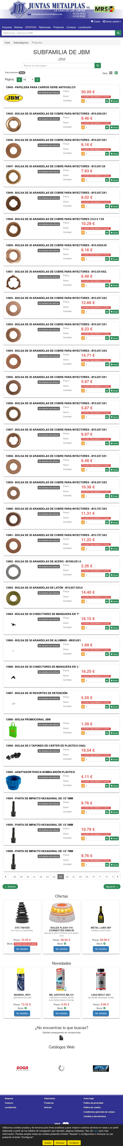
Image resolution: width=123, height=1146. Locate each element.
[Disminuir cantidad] (83, 101)
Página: (9, 79)
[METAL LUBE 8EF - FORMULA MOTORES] (101, 912)
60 (28, 876)
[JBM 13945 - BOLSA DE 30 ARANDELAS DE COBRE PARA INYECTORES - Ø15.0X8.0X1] (13, 124)
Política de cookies (92, 1107)
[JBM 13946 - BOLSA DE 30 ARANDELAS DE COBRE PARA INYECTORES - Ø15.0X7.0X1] (13, 151)
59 (21, 876)
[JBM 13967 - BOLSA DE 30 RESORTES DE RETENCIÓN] (13, 704)
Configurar (74, 1142)
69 (87, 876)
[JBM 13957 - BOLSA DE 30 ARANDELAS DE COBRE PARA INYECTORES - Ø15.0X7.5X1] (13, 440)
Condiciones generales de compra (99, 1111)
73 (113, 876)
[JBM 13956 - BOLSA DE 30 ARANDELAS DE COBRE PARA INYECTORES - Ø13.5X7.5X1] (13, 414)
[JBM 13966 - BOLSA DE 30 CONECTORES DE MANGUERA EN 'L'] (13, 677)
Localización (84, 27)
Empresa (7, 27)
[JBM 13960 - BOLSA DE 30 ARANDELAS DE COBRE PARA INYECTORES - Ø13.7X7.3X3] (13, 519)
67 (74, 876)
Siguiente (112, 886)
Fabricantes (45, 27)
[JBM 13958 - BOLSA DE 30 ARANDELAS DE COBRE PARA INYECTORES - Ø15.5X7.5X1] (13, 467)
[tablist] (61, 928)
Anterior (10, 886)
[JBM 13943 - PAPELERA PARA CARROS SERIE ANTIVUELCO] (13, 98)
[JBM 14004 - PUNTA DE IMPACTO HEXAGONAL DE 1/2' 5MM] (13, 809)
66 (67, 876)
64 (54, 876)
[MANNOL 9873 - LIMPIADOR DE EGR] (22, 980)
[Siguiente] (117, 876)
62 (41, 876)
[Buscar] (118, 33)
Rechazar (60, 1142)
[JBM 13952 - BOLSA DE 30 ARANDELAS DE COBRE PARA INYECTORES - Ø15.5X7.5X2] (13, 309)
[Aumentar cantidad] (107, 101)
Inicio (7, 42)
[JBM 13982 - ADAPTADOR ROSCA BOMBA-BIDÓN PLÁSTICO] (13, 783)
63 (47, 876)
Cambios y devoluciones (95, 1116)
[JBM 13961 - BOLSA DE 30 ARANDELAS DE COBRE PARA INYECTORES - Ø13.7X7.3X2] (13, 546)
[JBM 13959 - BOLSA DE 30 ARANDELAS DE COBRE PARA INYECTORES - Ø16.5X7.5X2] (13, 493)
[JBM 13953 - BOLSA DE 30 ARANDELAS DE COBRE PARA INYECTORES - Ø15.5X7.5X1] (13, 335)
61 (34, 876)
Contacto (71, 27)
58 (14, 876)
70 (93, 876)
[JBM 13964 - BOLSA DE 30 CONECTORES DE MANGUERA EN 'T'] (13, 625)
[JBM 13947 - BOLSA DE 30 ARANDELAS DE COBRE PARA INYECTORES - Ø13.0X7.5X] (13, 177)
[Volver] (5, 876)
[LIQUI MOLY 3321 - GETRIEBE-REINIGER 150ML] (101, 980)
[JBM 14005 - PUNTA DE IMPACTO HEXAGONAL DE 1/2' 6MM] (13, 835)
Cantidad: (67, 100)
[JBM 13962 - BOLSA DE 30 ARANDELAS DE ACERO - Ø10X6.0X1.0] (13, 572)
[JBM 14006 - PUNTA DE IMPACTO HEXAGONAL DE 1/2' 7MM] (13, 862)
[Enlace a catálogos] (22, 1068)
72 (106, 876)
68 (80, 876)
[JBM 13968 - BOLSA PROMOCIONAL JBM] (13, 730)
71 (100, 876)
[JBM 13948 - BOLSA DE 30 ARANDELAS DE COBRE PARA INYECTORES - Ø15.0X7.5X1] (13, 203)
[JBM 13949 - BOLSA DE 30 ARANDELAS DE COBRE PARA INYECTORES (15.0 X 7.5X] (13, 230)
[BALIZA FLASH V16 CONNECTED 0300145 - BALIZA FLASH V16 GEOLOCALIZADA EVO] (61, 912)
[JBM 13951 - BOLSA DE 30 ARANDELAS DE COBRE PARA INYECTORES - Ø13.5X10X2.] (13, 282)
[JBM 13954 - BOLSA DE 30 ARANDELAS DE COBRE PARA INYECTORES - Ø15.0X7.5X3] (13, 361)
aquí (96, 1130)
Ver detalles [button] (22, 948)
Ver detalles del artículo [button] (49, 92)
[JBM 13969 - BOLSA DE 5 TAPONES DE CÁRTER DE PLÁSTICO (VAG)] (13, 756)
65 (60, 876)
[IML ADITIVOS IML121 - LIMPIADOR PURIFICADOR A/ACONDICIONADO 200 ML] (61, 980)
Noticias (18, 27)
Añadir (115, 101)
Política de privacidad (93, 1102)
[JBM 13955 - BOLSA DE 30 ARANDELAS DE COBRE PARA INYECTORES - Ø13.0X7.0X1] (13, 388)
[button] (111, 72)
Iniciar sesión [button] (112, 21)
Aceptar (48, 1142)
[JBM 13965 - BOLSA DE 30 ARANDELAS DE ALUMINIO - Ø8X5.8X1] (13, 651)
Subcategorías (21, 42)
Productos (58, 27)
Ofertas (30, 27)
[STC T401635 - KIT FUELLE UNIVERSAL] (22, 912)
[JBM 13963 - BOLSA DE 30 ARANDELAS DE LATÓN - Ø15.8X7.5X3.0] (13, 598)
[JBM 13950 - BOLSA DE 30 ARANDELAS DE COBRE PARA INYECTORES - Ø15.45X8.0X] (13, 256)
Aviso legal (89, 1098)
